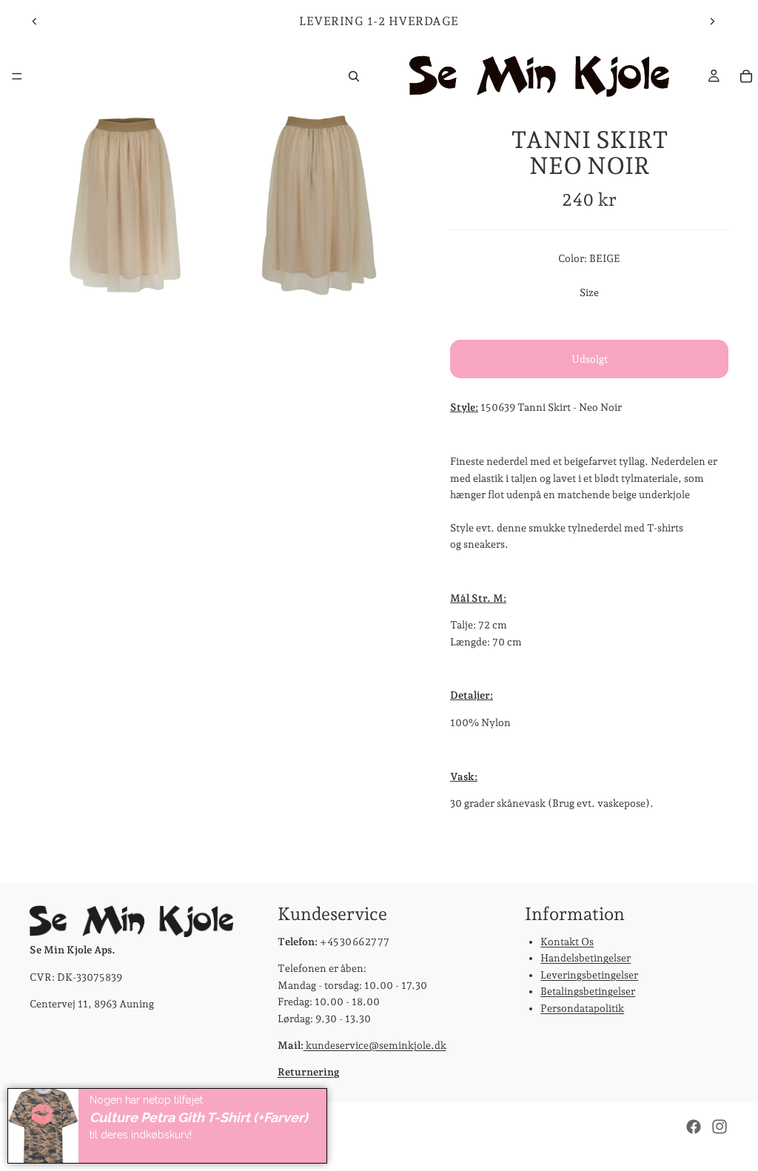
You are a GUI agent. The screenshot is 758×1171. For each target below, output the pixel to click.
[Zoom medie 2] (319, 205)
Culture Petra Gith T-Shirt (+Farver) (199, 1117)
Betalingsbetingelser (587, 991)
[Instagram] (719, 1126)
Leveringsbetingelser (589, 975)
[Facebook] (693, 1126)
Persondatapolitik (582, 1008)
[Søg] (354, 76)
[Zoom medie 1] (125, 205)
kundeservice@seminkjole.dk (374, 1045)
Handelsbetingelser (585, 958)
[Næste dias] (712, 21)
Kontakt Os (567, 941)
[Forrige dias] (35, 21)
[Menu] (17, 76)
